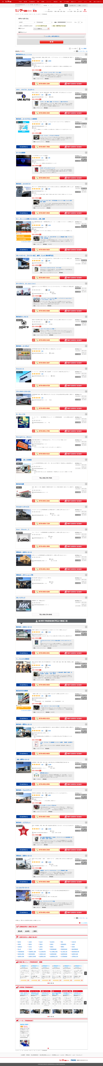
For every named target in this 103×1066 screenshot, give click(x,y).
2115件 (49, 764)
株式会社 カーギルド (22, 346)
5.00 (42, 188)
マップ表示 (83, 48)
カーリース (49, 1)
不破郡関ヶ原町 (32, 951)
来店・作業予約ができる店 (59, 25)
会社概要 (23, 1054)
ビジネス (62, 1054)
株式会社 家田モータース (24, 724)
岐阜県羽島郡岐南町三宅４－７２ (40, 537)
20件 (49, 260)
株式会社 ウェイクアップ (24, 790)
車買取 (42, 1)
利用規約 (28, 1054)
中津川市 (74, 941)
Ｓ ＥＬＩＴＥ (20, 414)
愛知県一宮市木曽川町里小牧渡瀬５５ (41, 832)
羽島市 (41, 944)
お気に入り (73, 5)
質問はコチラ (68, 1054)
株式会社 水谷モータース (24, 627)
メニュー (84, 5)
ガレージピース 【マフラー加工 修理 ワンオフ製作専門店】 (35, 255)
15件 (49, 157)
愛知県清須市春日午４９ (38, 667)
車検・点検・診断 (78, 11)
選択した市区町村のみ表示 (26, 25)
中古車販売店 (32, 1)
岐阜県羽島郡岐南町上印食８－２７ (40, 560)
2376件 (49, 828)
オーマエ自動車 (20, 152)
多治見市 (52, 941)
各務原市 (20, 946)
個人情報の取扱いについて (45, 1054)
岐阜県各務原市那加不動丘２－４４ (40, 865)
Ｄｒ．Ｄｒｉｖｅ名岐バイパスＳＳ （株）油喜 (30, 219)
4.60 (42, 373)
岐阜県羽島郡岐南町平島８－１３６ (40, 399)
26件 (49, 290)
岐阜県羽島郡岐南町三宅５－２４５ (40, 324)
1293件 (49, 862)
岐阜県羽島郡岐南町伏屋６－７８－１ (41, 515)
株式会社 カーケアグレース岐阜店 (26, 119)
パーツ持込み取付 (49, 11)
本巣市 (73, 946)
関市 (62, 941)
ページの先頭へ (84, 922)
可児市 (30, 946)
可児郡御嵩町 (64, 956)
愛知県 (20, 931)
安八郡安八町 (64, 951)
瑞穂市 (51, 946)
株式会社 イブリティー (23, 822)
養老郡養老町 (75, 949)
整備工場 (55, 1)
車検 (61, 1)
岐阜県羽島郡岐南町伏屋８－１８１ (40, 583)
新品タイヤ (73, 1)
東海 (34, 14)
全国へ (34, 9)
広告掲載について (55, 1054)
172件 (49, 225)
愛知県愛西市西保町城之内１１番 (40, 698)
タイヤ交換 (66, 1)
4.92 (42, 764)
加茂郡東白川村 (54, 956)
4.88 (42, 862)
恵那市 (51, 944)
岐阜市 (19, 941)
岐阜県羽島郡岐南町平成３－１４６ (40, 63)
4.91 (42, 157)
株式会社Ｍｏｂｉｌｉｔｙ (24, 54)
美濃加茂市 (63, 944)
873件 (49, 730)
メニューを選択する (38, 28)
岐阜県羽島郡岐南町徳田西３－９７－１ (41, 604)
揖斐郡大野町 (21, 954)
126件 (49, 123)
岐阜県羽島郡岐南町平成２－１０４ (40, 353)
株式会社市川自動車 (22, 690)
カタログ (80, 1)
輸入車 (25, 1)
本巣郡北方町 (42, 954)
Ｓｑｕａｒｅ (20, 368)
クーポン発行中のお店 (41, 25)
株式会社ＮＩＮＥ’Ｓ (22, 316)
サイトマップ (79, 1054)
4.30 (42, 828)
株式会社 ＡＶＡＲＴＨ (23, 183)
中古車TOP (17, 14)
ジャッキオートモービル (23, 391)
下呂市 (30, 949)
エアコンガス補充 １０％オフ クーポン (23, 708)
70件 (49, 188)
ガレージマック (20, 597)
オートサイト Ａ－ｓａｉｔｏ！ (26, 283)
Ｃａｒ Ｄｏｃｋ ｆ (22, 529)
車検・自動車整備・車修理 (27, 14)
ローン (85, 1)
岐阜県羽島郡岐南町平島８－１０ (40, 191)
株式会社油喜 (20, 484)
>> (86, 51)
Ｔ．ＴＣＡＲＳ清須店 (22, 659)
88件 (49, 892)
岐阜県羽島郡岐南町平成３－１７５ (40, 262)
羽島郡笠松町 (64, 949)
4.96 (42, 632)
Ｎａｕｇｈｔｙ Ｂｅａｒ (24, 437)
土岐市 (73, 944)
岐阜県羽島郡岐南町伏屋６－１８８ (40, 227)
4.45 (42, 94)
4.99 (42, 123)
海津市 (41, 949)
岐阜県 (38, 14)
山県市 (41, 946)
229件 (49, 94)
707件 (49, 632)
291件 (49, 695)
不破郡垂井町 (21, 951)
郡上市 (19, 949)
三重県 (35, 931)
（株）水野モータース (22, 759)
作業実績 (85, 11)
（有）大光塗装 (27, 460)
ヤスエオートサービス (22, 506)
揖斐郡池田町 (32, 954)
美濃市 (19, 944)
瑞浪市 (30, 944)
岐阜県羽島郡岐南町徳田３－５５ (40, 422)
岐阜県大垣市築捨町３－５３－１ (40, 768)
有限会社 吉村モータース (24, 552)
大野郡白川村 (75, 956)
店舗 (79, 5)
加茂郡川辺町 (75, 954)
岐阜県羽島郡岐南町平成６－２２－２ (41, 293)
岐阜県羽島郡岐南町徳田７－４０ (40, 468)
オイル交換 (69, 11)
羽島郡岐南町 (53, 949)
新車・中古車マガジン (98, 1)
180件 (49, 795)
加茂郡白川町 (42, 956)
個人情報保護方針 (34, 1054)
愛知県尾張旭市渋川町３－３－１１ (40, 797)
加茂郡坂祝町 (53, 954)
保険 (90, 1)
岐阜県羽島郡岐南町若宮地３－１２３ (41, 160)
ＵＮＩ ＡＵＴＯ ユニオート (25, 89)
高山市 (41, 941)
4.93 (42, 60)
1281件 (49, 60)
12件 (49, 321)
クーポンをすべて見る (25, 241)
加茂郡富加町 (64, 954)
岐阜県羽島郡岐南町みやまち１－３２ (41, 492)
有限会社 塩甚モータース (24, 855)
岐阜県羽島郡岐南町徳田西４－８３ (40, 126)
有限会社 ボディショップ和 (24, 575)
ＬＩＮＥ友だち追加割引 (21, 239)
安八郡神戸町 (42, 951)
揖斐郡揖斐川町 (75, 951)
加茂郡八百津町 (32, 956)
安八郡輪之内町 (54, 951)
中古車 (20, 1)
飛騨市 (62, 946)
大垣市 (30, 941)
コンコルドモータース (22, 887)
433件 (49, 665)
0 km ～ (76, 22)
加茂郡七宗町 (21, 956)
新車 (38, 1)
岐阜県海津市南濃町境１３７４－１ (40, 634)
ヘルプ (73, 1054)
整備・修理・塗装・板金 (60, 11)
